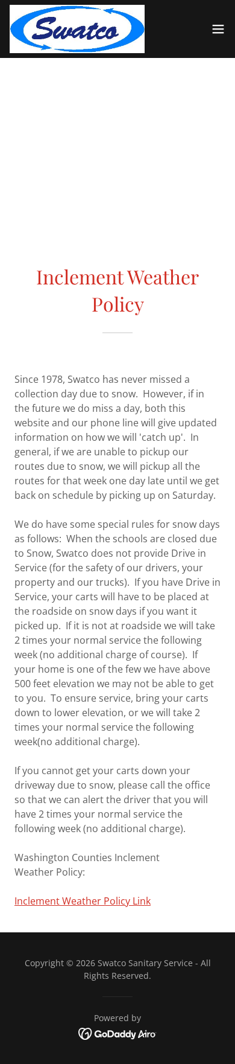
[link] (77, 29)
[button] (218, 29)
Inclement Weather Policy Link (82, 901)
